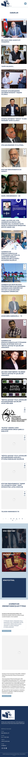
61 (19, 518)
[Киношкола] (14, 538)
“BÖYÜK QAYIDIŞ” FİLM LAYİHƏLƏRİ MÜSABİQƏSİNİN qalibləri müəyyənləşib (14, 401)
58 (10, 518)
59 (13, 518)
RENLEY (24, 754)
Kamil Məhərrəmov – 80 (10, 196)
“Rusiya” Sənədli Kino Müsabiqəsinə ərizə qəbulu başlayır (12, 429)
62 (22, 518)
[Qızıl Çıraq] (14, 587)
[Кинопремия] (14, 562)
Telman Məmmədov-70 (10, 511)
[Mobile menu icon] (25, 3)
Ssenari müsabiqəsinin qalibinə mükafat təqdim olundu (11, 92)
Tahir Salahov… (7, 66)
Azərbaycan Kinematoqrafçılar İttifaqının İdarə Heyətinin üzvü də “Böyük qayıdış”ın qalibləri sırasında (13, 344)
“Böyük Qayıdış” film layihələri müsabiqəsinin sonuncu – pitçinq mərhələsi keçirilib (14, 457)
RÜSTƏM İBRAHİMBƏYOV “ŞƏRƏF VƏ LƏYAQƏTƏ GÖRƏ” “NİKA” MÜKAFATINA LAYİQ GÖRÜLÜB (13, 485)
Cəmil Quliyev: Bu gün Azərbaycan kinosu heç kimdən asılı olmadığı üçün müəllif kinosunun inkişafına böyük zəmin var (13, 224)
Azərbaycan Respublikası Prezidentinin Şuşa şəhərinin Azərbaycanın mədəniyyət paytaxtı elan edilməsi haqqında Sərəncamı (13, 288)
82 (12, 520)
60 (16, 518)
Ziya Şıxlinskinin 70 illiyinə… (12, 145)
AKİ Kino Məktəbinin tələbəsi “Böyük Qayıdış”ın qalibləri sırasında (13, 373)
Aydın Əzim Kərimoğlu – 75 (11, 316)
